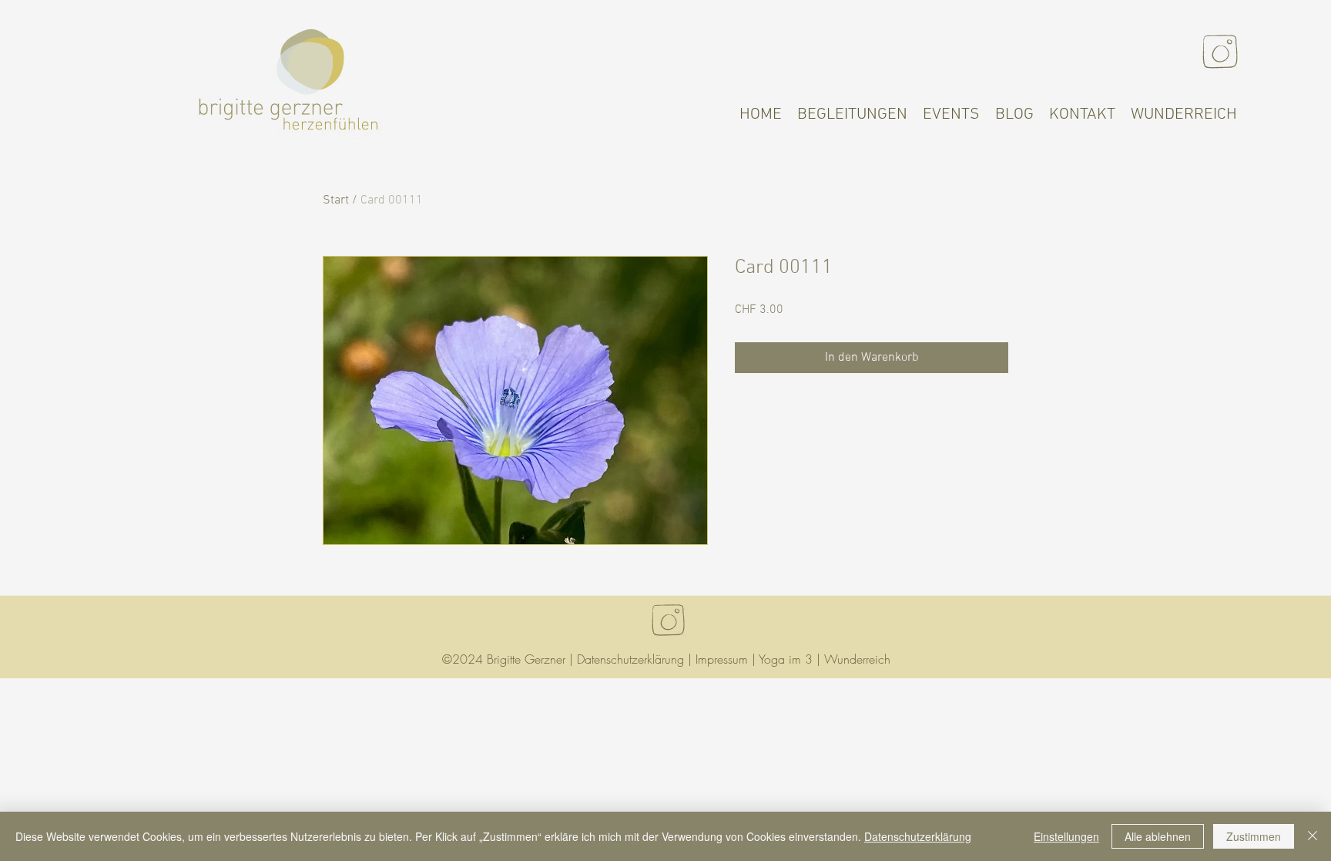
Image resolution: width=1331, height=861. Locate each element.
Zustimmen (1253, 836)
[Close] (1312, 836)
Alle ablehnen (1158, 836)
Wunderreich (857, 659)
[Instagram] (1220, 51)
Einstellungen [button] (1066, 836)
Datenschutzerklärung (630, 659)
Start (336, 200)
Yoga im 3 (786, 659)
